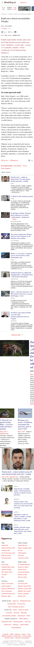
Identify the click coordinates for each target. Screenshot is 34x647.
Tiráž (28, 634)
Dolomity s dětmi (6, 596)
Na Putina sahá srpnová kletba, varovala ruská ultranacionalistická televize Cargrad (21, 315)
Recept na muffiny (23, 567)
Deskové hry (7, 624)
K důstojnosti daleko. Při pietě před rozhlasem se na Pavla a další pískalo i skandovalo (21, 215)
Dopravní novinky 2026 (24, 588)
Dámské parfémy (18, 621)
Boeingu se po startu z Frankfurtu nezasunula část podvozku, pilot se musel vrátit (25, 424)
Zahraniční (13, 321)
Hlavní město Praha (16, 221)
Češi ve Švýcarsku (6, 591)
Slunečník (16, 612)
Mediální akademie (7, 636)
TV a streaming (15, 240)
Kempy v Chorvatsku (7, 583)
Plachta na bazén (23, 609)
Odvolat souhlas (9, 638)
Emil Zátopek (17, 165)
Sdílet (11, 32)
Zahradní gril (21, 615)
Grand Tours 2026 (23, 558)
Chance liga (4, 564)
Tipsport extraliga (6, 569)
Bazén (15, 609)
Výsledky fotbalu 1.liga (7, 567)
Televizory (15, 624)
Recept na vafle (22, 574)
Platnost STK (21, 596)
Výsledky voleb (5, 550)
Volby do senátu (6, 555)
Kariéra (24, 634)
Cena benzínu (21, 604)
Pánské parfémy (16, 627)
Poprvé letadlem (6, 586)
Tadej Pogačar (22, 553)
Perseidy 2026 (11, 604)
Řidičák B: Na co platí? (24, 591)
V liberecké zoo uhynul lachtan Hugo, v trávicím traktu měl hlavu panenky (6, 424)
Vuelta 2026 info (22, 545)
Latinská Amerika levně (8, 593)
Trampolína (9, 612)
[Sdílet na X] (32, 160)
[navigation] (2, 2)
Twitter (12, 634)
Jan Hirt (20, 550)
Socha (25, 165)
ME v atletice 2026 (6, 572)
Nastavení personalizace (22, 638)
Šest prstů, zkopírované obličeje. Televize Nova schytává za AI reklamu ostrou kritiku (21, 236)
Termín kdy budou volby (8, 553)
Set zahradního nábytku (9, 615)
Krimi (12, 183)
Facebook (5, 634)
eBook (5, 32)
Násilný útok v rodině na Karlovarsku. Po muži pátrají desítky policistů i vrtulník (20, 179)
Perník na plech (22, 577)
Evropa (13, 198)
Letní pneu (28, 621)
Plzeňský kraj (14, 279)
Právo (2, 26)
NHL (2, 577)
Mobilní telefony (23, 618)
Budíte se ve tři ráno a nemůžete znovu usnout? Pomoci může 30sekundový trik (21, 255)
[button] (5, 179)
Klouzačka (24, 612)
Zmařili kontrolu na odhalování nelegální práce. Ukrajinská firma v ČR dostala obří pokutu (22, 275)
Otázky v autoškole (23, 593)
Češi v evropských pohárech (16, 606)
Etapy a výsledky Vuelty (24, 548)
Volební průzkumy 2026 (8, 548)
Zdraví (12, 259)
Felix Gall (20, 555)
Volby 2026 (4, 545)
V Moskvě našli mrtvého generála (22, 196)
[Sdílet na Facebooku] (29, 160)
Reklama (17, 634)
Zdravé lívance (22, 569)
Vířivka (28, 615)
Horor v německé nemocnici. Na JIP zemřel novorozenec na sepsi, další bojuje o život (22, 294)
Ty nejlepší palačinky (24, 564)
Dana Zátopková (6, 168)
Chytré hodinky (24, 624)
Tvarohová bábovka (23, 572)
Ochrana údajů (26, 636)
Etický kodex (17, 636)
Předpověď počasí (25, 601)
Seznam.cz (23, 2)
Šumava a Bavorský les (8, 588)
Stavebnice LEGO (7, 621)
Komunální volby (6, 558)
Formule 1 (4, 574)
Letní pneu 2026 (22, 583)
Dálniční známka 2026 (24, 586)
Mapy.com (16, 601)
